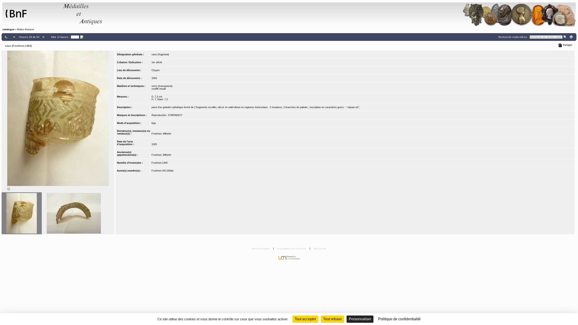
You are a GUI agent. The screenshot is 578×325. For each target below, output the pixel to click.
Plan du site (320, 248)
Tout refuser (332, 319)
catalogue (8, 29)
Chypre (155, 70)
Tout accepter (305, 319)
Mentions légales (261, 248)
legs (153, 123)
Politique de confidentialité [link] (399, 319)
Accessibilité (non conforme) (292, 248)
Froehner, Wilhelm (161, 133)
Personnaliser (360, 319)
